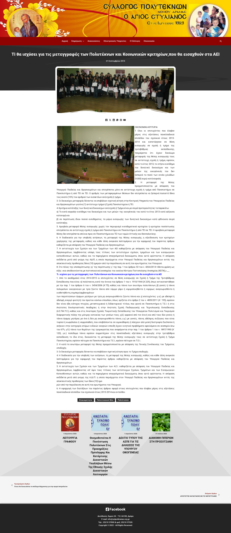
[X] (110, 120)
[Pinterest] (121, 120)
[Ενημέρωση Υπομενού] (83, 41)
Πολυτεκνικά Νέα (105, 400)
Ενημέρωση (76, 41)
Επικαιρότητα (85, 400)
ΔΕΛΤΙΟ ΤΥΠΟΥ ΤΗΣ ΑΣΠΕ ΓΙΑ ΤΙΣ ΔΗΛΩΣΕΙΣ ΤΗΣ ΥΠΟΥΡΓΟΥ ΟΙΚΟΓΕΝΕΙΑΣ (131, 445)
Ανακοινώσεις (94, 41)
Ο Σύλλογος (135, 41)
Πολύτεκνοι (123, 400)
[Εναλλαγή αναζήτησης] (220, 41)
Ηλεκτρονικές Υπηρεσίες (115, 41)
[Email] (124, 120)
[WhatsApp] (117, 120)
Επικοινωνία (149, 41)
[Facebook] (106, 120)
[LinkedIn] (114, 120)
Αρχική (65, 41)
